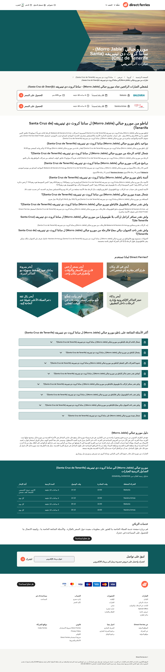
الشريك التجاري (109, 628)
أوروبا (129, 77)
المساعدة (44, 599)
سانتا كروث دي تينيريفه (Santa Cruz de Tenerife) (94, 77)
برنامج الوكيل (110, 634)
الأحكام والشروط (75, 640)
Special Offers (143, 609)
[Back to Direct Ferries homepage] (136, 5)
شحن (112, 605)
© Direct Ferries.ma (142, 657)
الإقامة (112, 599)
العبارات (111, 602)
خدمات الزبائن (143, 602)
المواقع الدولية (143, 628)
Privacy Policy (76, 631)
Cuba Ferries (42, 628)
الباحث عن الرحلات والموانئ (139, 605)
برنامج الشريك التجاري (107, 631)
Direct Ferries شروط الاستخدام (70, 628)
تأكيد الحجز (77, 602)
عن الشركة (144, 631)
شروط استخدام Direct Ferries (70, 637)
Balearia (144, 172)
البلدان (146, 599)
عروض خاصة (144, 612)
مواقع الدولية (144, 634)
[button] (83, 342)
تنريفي (119, 77)
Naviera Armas (117, 172)
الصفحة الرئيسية (142, 77)
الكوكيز (78, 634)
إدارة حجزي (77, 599)
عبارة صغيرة (110, 609)
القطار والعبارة (109, 612)
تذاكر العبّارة (144, 615)
